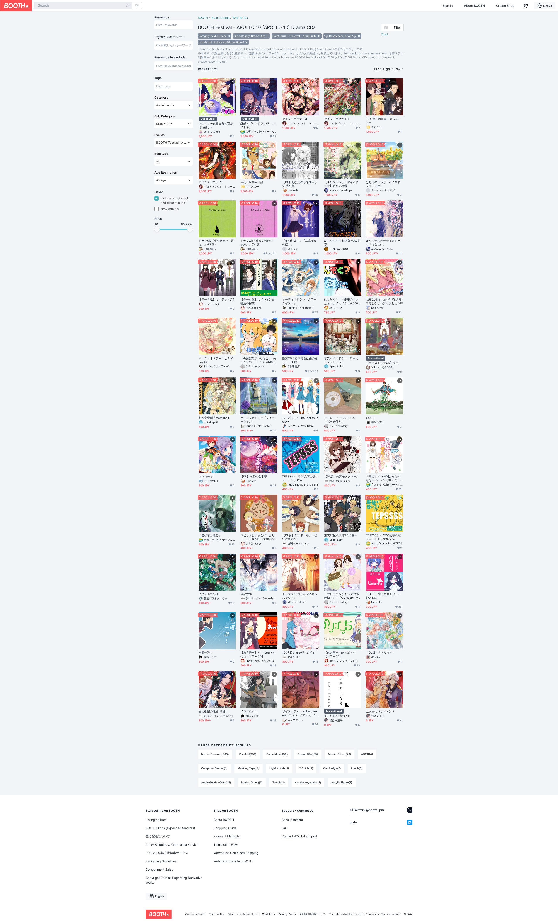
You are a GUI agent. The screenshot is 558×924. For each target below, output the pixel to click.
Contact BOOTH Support (299, 836)
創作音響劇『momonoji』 (215, 417)
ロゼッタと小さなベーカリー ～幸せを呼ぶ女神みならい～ (257, 537)
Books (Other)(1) (251, 782)
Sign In (447, 5)
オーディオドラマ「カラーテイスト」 (299, 301)
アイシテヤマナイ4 (336, 119)
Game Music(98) (277, 754)
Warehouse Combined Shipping (236, 853)
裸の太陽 (246, 594)
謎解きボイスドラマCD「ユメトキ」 (258, 125)
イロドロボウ (248, 711)
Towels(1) (278, 782)
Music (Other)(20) (339, 754)
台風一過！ (206, 652)
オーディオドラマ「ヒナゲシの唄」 (216, 360)
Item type (161, 153)
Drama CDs (240, 17)
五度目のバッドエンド (380, 711)
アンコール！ (207, 476)
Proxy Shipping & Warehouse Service (172, 844)
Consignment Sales (159, 869)
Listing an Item (156, 820)
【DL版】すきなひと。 (380, 652)
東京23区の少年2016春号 (340, 535)
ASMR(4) (367, 754)
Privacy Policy (287, 914)
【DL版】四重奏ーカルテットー (383, 120)
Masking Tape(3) (248, 768)
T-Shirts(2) (306, 768)
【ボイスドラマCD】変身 (382, 363)
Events (159, 134)
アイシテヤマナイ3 (294, 119)
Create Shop (505, 5)
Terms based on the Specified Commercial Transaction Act (364, 914)
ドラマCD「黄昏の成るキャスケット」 (300, 595)
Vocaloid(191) (247, 754)
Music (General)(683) (215, 754)
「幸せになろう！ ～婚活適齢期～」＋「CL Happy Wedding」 (341, 596)
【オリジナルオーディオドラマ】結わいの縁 (341, 184)
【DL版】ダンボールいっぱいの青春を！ (299, 537)
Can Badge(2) (332, 768)
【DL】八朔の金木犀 (253, 476)
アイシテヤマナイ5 (211, 182)
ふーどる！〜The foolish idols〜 (300, 419)
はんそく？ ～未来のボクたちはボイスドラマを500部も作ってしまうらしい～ (342, 301)
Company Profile (195, 914)
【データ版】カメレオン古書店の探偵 (257, 301)
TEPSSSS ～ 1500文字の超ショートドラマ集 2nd (383, 537)
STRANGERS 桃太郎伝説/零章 (342, 242)
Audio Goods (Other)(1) (216, 782)
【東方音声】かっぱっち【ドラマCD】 (340, 654)
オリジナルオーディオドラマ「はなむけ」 (383, 242)
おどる (370, 417)
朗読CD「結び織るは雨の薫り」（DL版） (300, 360)
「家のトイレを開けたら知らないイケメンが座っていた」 (383, 478)
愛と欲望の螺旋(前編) (212, 711)
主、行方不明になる (337, 716)
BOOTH (203, 17)
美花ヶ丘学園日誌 (251, 182)
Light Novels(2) (279, 768)
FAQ (285, 828)
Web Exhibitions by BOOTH (233, 861)
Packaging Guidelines (161, 861)
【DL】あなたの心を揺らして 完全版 (299, 184)
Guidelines (268, 914)
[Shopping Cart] (525, 5)
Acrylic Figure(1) (341, 782)
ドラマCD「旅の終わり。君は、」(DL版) (216, 242)
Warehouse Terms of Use (243, 914)
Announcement (292, 820)
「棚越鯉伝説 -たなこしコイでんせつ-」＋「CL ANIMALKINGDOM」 (258, 360)
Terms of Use (217, 914)
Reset (384, 34)
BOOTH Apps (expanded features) (170, 828)
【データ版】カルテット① (216, 299)
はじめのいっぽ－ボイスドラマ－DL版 (383, 184)
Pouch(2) (356, 768)
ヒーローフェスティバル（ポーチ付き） (340, 419)
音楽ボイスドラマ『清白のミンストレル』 (341, 360)
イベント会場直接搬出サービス (167, 853)
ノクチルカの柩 (209, 594)
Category (161, 97)
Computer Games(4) (214, 768)
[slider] (157, 229)
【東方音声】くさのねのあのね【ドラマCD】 (257, 654)
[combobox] (83, 5)
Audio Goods (220, 17)
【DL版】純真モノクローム (341, 476)
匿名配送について (158, 836)
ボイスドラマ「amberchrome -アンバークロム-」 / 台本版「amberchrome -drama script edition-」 (300, 713)
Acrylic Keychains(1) (308, 782)
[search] (127, 6)
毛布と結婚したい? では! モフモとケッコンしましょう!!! (384, 301)
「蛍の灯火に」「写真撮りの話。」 (299, 242)
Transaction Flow (226, 844)
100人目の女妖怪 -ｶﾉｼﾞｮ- (298, 652)
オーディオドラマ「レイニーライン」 (257, 419)
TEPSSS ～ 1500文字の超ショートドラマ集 (300, 478)
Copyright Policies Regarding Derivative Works (174, 880)
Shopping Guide (225, 828)
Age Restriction (165, 172)
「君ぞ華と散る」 (210, 535)
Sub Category (164, 116)
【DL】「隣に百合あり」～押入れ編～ (383, 595)
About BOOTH (474, 5)
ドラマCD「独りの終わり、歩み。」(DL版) (258, 242)
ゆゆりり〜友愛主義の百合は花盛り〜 (216, 125)
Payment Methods (227, 836)
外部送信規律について (312, 914)
